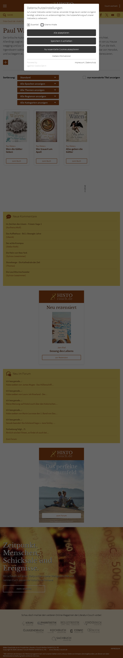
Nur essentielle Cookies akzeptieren (61, 49)
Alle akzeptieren (61, 32)
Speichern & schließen (61, 40)
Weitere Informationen (61, 56)
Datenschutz (91, 62)
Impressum (79, 62)
